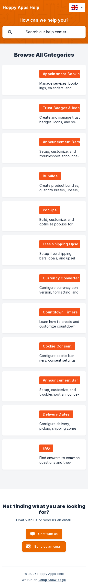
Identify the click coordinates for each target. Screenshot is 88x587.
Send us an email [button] (47, 546)
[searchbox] (44, 32)
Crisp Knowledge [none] (52, 580)
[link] (44, 80)
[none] (21, 7)
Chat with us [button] (48, 534)
